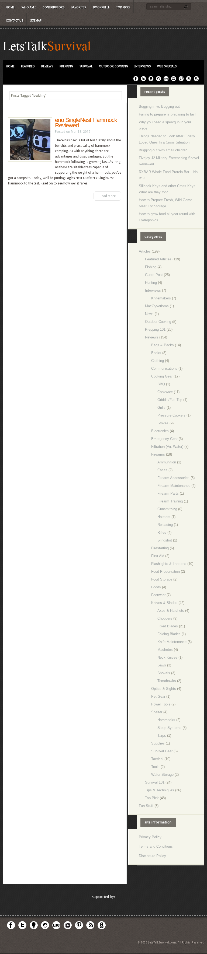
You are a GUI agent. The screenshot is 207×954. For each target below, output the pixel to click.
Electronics (160, 431)
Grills (161, 408)
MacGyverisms (157, 306)
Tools (155, 767)
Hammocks (166, 720)
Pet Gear (158, 696)
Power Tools (160, 704)
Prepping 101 (155, 329)
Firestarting (160, 548)
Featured (28, 66)
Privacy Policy (150, 837)
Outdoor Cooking (113, 66)
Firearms (158, 454)
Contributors (53, 7)
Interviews (142, 66)
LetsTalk (25, 45)
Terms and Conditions (156, 846)
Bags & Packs (162, 345)
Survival (69, 45)
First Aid (157, 556)
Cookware (165, 392)
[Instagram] (173, 80)
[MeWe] (166, 80)
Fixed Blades (167, 626)
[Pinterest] (181, 80)
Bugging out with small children (163, 150)
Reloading (165, 525)
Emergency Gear (164, 439)
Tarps (161, 735)
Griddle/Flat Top (169, 400)
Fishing (150, 267)
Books (156, 353)
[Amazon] (196, 80)
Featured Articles (158, 259)
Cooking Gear (161, 376)
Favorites (78, 7)
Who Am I (29, 7)
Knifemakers (161, 298)
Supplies (158, 743)
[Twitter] (143, 80)
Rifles (161, 532)
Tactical (157, 759)
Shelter (156, 712)
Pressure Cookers (171, 415)
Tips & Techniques (159, 790)
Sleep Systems (169, 728)
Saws (161, 665)
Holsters (163, 517)
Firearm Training (170, 501)
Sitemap (36, 20)
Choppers (164, 618)
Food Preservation (165, 571)
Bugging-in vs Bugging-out (159, 106)
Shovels (163, 673)
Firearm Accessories (173, 478)
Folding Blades (169, 634)
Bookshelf (101, 7)
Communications (164, 368)
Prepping (66, 66)
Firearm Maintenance (173, 486)
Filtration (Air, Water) (167, 447)
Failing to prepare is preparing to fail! (167, 114)
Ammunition (166, 462)
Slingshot (164, 540)
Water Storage (162, 775)
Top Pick (152, 798)
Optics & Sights (163, 689)
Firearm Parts (168, 493)
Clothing (157, 361)
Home (10, 7)
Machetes (165, 650)
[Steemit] (158, 80)
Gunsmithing (167, 509)
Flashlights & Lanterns (168, 564)
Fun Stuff (146, 806)
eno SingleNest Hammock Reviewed (86, 123)
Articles (145, 251)
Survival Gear (161, 751)
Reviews (47, 66)
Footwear (158, 595)
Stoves (162, 423)
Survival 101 (154, 782)
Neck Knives (167, 657)
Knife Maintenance (172, 642)
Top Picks (123, 7)
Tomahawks (166, 681)
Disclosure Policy (152, 856)
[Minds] (151, 80)
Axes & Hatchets (170, 611)
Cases (162, 470)
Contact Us (14, 20)
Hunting (151, 283)
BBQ (161, 384)
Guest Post (154, 275)
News (149, 314)
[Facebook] (136, 80)
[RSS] (188, 80)
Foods (156, 587)
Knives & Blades (164, 603)
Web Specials (167, 66)
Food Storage (161, 579)
